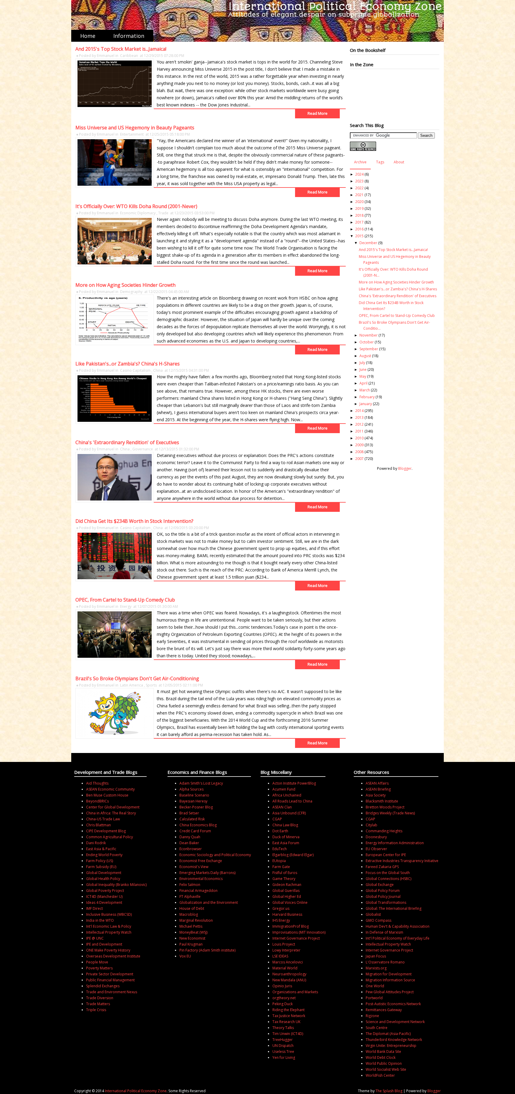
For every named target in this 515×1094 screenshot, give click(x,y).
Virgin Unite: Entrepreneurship (391, 1045)
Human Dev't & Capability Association (397, 926)
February (367, 396)
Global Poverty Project (105, 890)
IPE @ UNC (95, 938)
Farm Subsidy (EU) (101, 866)
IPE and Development (104, 944)
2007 (359, 458)
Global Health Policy (103, 878)
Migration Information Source (390, 980)
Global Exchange (380, 884)
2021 (359, 194)
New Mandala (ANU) (289, 980)
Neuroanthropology (289, 974)
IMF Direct (94, 908)
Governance (142, 449)
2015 (359, 235)
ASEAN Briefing (378, 789)
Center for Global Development (112, 807)
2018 (359, 215)
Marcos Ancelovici (287, 962)
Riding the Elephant (288, 1009)
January (365, 403)
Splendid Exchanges (103, 985)
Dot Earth (280, 830)
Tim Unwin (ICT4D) (287, 1033)
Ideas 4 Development (104, 902)
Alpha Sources (191, 789)
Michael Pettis (190, 926)
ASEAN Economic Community (110, 789)
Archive (360, 162)
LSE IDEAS (280, 956)
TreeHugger (282, 1039)
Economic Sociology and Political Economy (215, 854)
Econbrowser (190, 848)
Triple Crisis (96, 1009)
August (365, 355)
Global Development (103, 872)
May (362, 376)
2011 (359, 431)
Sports (151, 685)
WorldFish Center (380, 1075)
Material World (284, 968)
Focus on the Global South (388, 872)
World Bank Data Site (383, 1051)
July (362, 362)
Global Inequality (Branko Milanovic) (116, 884)
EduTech (279, 848)
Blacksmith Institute (382, 801)
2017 (359, 222)
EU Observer (376, 848)
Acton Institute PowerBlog (294, 783)
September (368, 348)
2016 (359, 229)
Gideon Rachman (286, 884)
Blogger (405, 468)
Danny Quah (189, 836)
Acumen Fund (283, 789)
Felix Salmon (189, 884)
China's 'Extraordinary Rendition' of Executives (127, 442)
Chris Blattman (98, 825)
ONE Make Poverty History (108, 950)
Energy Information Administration (395, 842)
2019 (359, 208)
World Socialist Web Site (386, 1069)
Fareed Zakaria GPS (382, 866)
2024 (359, 174)
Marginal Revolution (196, 920)
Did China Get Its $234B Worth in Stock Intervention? (134, 521)
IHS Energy (281, 920)
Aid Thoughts (97, 783)
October (366, 342)
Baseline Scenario (194, 795)
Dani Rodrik (96, 842)
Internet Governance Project (296, 938)
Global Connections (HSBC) (388, 878)
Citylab (371, 825)
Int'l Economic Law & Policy (108, 926)
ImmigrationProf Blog (290, 926)
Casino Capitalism (135, 370)
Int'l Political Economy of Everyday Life (397, 938)
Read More (318, 113)
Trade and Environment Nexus (111, 991)
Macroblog (188, 914)
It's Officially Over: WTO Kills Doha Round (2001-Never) (136, 206)
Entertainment (132, 134)
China (158, 370)
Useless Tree (283, 1051)
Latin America (131, 685)
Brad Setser (189, 813)
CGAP (277, 819)
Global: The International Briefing (393, 908)
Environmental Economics (201, 878)
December (368, 242)
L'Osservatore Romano (385, 962)
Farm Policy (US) (99, 860)
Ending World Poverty (104, 854)
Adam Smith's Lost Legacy (201, 783)
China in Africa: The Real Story (111, 813)
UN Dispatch (283, 1045)
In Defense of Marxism (384, 932)
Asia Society (376, 795)
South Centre (376, 1027)
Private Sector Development (109, 974)
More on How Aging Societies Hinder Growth (125, 285)
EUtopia (279, 860)
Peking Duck (282, 1003)
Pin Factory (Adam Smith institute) (207, 950)
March (364, 390)
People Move (97, 962)
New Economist (192, 938)
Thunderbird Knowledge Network (394, 1039)
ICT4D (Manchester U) (104, 896)
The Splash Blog (389, 1090)
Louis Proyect (283, 944)
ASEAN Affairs (377, 783)
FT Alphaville (190, 896)
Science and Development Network (395, 1021)
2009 (359, 444)
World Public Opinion (384, 1063)
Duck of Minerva (286, 836)
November (368, 335)
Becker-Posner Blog (196, 807)
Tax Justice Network (288, 1015)
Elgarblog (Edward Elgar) (293, 854)
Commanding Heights (384, 830)
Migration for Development (389, 974)
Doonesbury (376, 836)
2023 (359, 181)
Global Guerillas (286, 890)
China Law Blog (285, 825)
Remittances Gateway (384, 1009)
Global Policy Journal (383, 896)
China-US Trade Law (103, 819)
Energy (125, 606)
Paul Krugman (191, 944)
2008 (359, 451)
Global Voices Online (290, 902)
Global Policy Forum (383, 890)
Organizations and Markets (295, 991)
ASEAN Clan (282, 807)
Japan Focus (376, 956)
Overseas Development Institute (113, 956)
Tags (380, 162)
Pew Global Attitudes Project (390, 991)
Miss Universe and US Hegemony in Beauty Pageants (134, 127)
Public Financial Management (110, 980)
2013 (359, 417)
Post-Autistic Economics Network (393, 1003)
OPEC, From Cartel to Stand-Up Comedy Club (125, 599)
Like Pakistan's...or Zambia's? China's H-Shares (127, 363)
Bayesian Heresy (193, 801)
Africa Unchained (286, 795)
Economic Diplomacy (138, 213)
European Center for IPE (386, 854)
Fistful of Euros (284, 872)
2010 (359, 438)
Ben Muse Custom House (107, 795)
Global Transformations (386, 902)
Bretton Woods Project (385, 807)
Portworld (374, 997)
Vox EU (185, 956)
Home (87, 35)
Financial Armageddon (198, 890)
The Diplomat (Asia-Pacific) (388, 1033)
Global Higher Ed (286, 896)
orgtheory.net (284, 997)
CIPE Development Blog (106, 830)
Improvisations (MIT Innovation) (298, 932)
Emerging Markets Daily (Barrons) (207, 872)
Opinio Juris (282, 985)
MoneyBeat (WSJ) (193, 932)
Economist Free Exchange (200, 860)
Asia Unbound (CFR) (289, 813)
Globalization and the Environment (208, 902)
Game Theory (283, 878)
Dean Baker (189, 842)
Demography (131, 291)
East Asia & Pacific (101, 848)
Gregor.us (280, 908)
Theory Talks (283, 1027)
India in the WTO (100, 920)
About (399, 162)
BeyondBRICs (97, 801)
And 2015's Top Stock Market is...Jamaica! (120, 49)
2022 (359, 187)
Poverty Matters (99, 968)
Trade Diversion (99, 997)
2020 (359, 201)
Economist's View (193, 866)
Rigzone (372, 1015)
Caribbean (129, 55)
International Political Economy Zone (136, 1090)
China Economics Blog (198, 825)
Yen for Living (283, 1057)
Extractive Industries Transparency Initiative (402, 860)
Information (128, 35)
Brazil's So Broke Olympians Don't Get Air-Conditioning (137, 678)
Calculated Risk (192, 819)
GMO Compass (378, 920)
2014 (359, 410)
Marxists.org (376, 968)
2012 (359, 424)
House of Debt (191, 908)
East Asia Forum (285, 842)
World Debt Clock (380, 1057)
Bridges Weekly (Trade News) (390, 813)
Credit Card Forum (195, 830)
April (363, 383)
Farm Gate (281, 866)
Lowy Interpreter (286, 950)
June (363, 369)
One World (375, 985)
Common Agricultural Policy (109, 836)
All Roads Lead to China (292, 801)
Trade (163, 213)
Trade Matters (98, 1003)
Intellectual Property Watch (108, 932)
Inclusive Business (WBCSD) (109, 914)
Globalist (373, 914)
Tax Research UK (286, 1021)
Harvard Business (287, 914)
